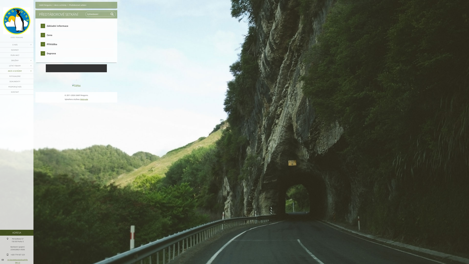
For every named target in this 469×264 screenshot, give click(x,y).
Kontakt (15, 92)
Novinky (15, 50)
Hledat (112, 14)
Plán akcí (15, 55)
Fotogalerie (15, 76)
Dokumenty (15, 81)
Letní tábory (15, 66)
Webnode (84, 99)
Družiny (15, 60)
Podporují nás (14, 87)
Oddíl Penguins (45, 5)
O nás (15, 45)
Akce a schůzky (15, 71)
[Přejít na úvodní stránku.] (16, 18)
